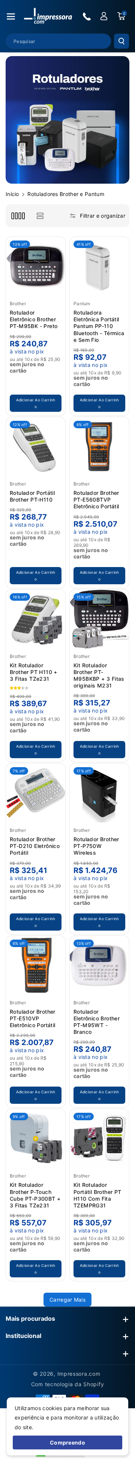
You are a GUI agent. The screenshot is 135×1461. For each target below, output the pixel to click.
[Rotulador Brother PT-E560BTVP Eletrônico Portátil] (99, 446)
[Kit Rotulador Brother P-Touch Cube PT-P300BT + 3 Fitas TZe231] (35, 1138)
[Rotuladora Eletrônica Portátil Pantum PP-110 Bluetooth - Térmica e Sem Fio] (99, 266)
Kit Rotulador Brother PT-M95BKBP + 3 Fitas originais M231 (99, 675)
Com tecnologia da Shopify (67, 1384)
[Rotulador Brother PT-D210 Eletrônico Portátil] (35, 793)
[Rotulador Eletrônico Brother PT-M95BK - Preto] (35, 266)
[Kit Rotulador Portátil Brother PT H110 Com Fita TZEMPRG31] (99, 1138)
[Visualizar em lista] (40, 215)
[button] (11, 16)
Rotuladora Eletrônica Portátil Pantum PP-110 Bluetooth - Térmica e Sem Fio (99, 326)
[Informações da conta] (104, 16)
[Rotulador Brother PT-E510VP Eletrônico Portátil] (35, 965)
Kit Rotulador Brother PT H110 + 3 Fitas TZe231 (33, 672)
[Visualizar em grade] (17, 215)
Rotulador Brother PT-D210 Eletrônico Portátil (35, 846)
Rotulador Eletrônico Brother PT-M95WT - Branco (97, 1021)
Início (12, 194)
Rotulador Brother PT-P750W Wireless (96, 846)
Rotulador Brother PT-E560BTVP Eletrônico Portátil (96, 499)
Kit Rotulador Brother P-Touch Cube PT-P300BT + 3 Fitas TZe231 (35, 1195)
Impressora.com (78, 1373)
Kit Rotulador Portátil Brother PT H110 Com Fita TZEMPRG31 (98, 1195)
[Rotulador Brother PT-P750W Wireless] (99, 793)
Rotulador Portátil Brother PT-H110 (32, 496)
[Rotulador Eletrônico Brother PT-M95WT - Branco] (99, 965)
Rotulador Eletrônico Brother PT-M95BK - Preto (33, 319)
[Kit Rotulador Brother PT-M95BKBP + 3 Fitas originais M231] (99, 619)
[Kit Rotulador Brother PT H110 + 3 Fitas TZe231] (35, 619)
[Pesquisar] (121, 41)
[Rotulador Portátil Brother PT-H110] (35, 446)
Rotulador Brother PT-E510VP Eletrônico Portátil (33, 1018)
